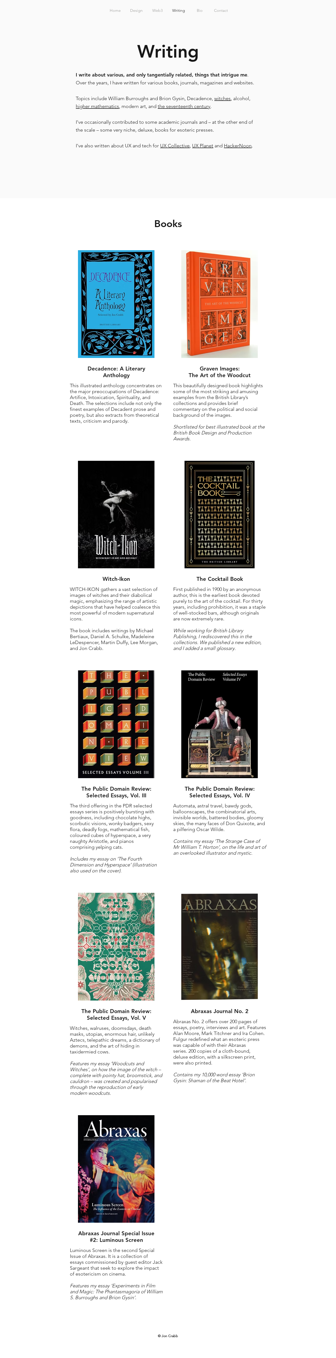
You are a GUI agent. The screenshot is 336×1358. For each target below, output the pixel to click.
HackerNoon (238, 146)
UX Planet (202, 146)
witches (222, 98)
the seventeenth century (184, 106)
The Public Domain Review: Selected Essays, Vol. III (116, 792)
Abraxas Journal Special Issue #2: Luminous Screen (116, 1236)
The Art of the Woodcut (220, 375)
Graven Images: (220, 368)
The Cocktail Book (220, 579)
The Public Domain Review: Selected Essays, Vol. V (116, 1014)
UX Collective (175, 146)
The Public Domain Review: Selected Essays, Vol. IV (220, 792)
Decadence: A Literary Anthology (116, 372)
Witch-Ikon (116, 579)
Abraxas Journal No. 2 (219, 1011)
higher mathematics (97, 106)
